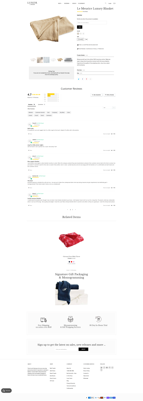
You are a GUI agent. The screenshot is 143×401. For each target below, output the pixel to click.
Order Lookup (86, 368)
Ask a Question (97, 94)
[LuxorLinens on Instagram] (112, 367)
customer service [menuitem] (40, 112)
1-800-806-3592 (70, 370)
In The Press (69, 375)
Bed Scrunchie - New (71, 373)
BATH (59, 3)
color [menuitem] (68, 112)
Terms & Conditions (71, 385)
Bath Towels (52, 368)
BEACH (74, 3)
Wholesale (85, 378)
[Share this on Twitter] (78, 79)
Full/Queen (80, 39)
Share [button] (30, 134)
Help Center (86, 375)
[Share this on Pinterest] (86, 79)
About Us (69, 368)
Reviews (30, 104)
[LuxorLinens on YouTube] (107, 367)
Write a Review (110, 94)
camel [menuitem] (30, 115)
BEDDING (66, 3)
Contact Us (85, 373)
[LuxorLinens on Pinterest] (109, 367)
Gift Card (52, 380)
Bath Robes (52, 370)
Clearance (81, 3)
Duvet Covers (53, 378)
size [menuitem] (48, 112)
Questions (40, 104)
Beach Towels (53, 373)
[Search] (106, 3)
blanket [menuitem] (31, 112)
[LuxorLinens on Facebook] (104, 367)
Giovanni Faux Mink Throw (71, 239)
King (86, 39)
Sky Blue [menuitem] (62, 112)
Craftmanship (70, 388)
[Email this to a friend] (90, 79)
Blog (68, 380)
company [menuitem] (54, 112)
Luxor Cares (69, 378)
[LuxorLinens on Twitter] (101, 367)
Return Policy (86, 370)
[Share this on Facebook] (82, 79)
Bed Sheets (52, 375)
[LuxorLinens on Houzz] (101, 370)
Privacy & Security (71, 383)
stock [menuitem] (42, 115)
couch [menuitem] (36, 115)
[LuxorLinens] (43, 3)
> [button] (75, 209)
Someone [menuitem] (49, 115)
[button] (112, 134)
